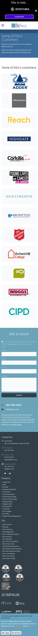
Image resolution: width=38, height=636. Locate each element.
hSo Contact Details (9, 558)
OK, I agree (5, 633)
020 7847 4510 (9, 466)
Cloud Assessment (9, 494)
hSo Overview (7, 524)
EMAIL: (4, 359)
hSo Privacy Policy (8, 544)
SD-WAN (5, 487)
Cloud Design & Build (9, 497)
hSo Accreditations (9, 553)
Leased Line (6, 482)
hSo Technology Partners (11, 534)
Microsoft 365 (7, 506)
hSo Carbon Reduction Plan (11, 551)
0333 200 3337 (9, 457)
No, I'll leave (16, 633)
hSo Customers (7, 529)
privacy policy (12, 344)
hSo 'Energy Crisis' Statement (12, 549)
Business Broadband (9, 489)
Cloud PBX (6, 509)
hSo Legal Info (7, 539)
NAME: (4, 350)
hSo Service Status (9, 556)
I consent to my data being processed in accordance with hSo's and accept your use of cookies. (19, 344)
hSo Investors (7, 536)
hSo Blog (5, 527)
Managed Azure (8, 501)
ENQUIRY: (5, 376)
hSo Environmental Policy (11, 546)
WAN (4, 484)
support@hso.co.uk (10, 459)
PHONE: (4, 367)
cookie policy (18, 626)
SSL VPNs (6, 514)
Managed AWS (7, 504)
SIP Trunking (7, 511)
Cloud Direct (7, 492)
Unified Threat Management (12, 516)
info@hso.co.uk (12, 409)
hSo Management (8, 532)
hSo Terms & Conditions (10, 541)
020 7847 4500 (9, 450)
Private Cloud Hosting (10, 499)
